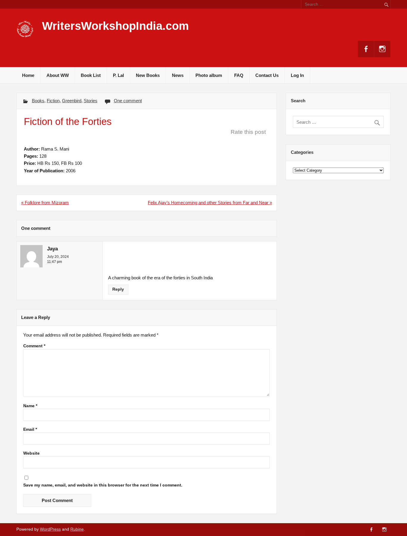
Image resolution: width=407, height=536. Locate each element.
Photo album (208, 75)
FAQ (238, 75)
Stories (90, 100)
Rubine (77, 529)
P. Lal (118, 75)
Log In (297, 75)
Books (38, 100)
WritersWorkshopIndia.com (115, 26)
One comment (128, 100)
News (178, 75)
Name (30, 406)
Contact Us (267, 75)
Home (28, 75)
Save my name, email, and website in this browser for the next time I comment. (102, 485)
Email (30, 429)
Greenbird (71, 100)
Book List (91, 75)
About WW (57, 75)
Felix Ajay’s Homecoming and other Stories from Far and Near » (210, 202)
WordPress (50, 529)
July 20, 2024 (58, 257)
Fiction (53, 100)
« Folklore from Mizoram (45, 202)
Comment (34, 346)
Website (31, 453)
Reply (118, 289)
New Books (148, 75)
